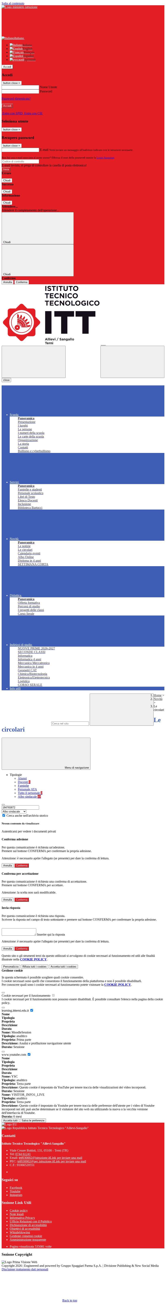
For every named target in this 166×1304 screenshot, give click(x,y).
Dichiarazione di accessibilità (28, 1225)
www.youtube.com (14, 1054)
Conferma (21, 282)
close (6, 380)
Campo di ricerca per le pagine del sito (26, 723)
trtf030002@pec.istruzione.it (51, 1161)
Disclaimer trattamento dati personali (25, 1269)
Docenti (24, 782)
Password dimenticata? (16, 98)
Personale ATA (27, 789)
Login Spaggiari (105, 157)
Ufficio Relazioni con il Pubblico (31, 1221)
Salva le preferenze (33, 1120)
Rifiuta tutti (34, 966)
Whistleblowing (20, 1232)
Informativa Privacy (22, 1217)
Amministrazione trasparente (28, 1239)
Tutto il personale (30, 793)
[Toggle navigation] (34, 362)
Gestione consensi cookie (26, 1236)
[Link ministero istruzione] (19, 7)
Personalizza (10, 966)
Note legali (17, 1214)
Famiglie (23, 785)
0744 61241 (23, 1154)
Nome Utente (48, 87)
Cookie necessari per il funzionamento (26, 995)
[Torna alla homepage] (83, 315)
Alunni (22, 778)
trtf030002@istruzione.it (50, 1157)
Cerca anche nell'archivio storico (27, 815)
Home (158, 695)
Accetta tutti (63, 966)
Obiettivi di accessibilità (25, 1228)
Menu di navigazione (76, 767)
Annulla (7, 282)
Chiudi (7, 180)
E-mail (44, 149)
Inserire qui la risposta (51, 934)
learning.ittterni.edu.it (16, 1010)
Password (46, 91)
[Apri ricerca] (132, 362)
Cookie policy (19, 1210)
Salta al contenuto (13, 3)
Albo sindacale (29, 796)
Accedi (7, 66)
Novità (158, 699)
